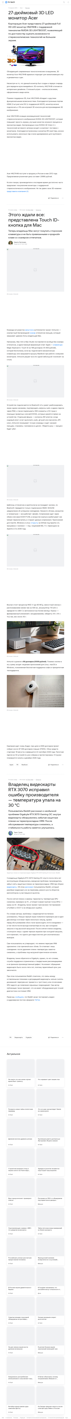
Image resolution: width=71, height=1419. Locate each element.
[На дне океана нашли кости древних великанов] (21, 1341)
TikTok (37, 1000)
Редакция (22, 1417)
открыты (34, 523)
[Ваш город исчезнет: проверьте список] (21, 1192)
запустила (29, 330)
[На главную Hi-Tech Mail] (11, 2)
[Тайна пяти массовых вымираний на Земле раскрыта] (50, 1222)
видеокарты (12, 887)
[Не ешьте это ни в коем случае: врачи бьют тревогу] (21, 1073)
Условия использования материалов (36, 1417)
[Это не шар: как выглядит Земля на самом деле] (50, 1103)
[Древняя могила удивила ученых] (21, 1133)
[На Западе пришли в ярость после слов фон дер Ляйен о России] (50, 1400)
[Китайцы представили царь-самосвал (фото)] (21, 1400)
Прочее (27, 8)
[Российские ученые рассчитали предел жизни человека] (21, 1251)
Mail (3, 1417)
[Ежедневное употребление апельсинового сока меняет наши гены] (21, 1370)
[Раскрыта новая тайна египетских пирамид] (21, 1103)
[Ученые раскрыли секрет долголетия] (50, 1311)
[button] (26, 56)
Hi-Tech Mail (29, 210)
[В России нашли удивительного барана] (21, 1281)
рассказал (29, 887)
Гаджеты (38, 210)
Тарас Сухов (18, 832)
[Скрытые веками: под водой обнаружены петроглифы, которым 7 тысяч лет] (21, 1311)
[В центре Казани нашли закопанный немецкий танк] (50, 1341)
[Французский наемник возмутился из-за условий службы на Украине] (50, 1251)
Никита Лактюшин (20, 242)
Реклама (15, 1417)
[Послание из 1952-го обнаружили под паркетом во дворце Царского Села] (50, 1192)
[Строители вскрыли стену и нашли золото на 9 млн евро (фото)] (21, 1162)
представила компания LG (17, 191)
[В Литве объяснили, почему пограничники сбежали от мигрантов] (50, 1370)
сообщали (19, 997)
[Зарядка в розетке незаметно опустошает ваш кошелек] (50, 1162)
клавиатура (57, 345)
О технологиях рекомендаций (56, 1417)
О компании (9, 1417)
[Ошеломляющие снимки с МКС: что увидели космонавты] (21, 1222)
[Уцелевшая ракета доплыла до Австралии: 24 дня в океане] (50, 1133)
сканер (32, 333)
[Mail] (6, 2)
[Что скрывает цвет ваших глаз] (50, 1073)
